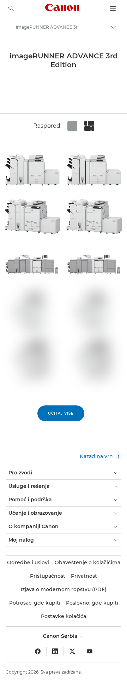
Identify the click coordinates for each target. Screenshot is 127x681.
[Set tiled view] (72, 126)
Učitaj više (61, 413)
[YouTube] (89, 651)
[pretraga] (11, 8)
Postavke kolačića (63, 616)
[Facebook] (38, 651)
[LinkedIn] (55, 651)
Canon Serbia (61, 636)
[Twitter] (72, 651)
